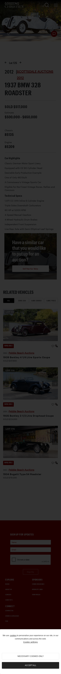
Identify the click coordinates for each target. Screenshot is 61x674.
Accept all (30, 665)
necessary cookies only (31, 656)
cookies (13, 635)
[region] (30, 651)
